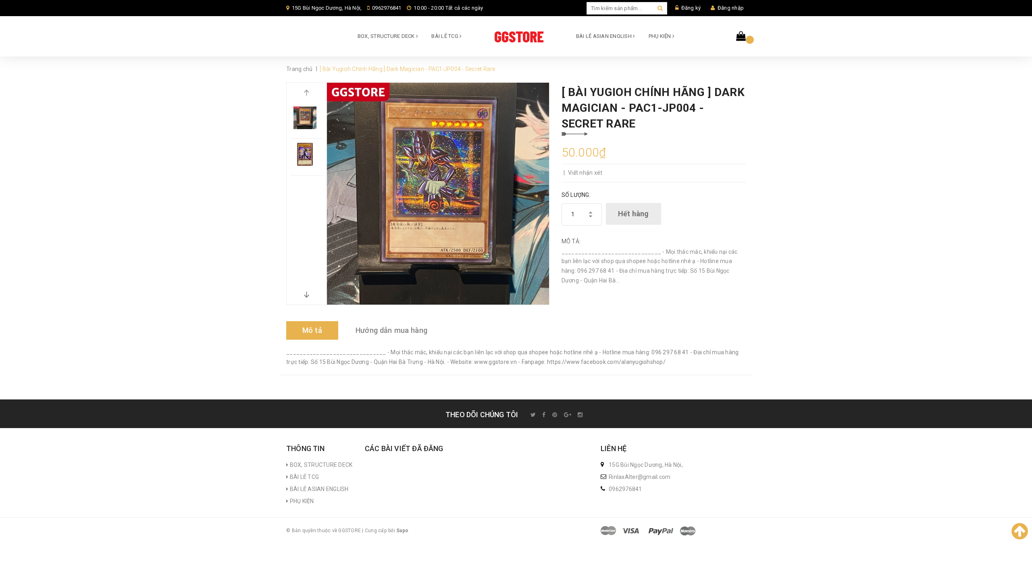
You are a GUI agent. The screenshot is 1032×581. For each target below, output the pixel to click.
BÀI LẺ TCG (445, 36)
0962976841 (387, 8)
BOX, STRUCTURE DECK (387, 36)
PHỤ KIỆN (660, 36)
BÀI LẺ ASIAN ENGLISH (604, 36)
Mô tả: (571, 241)
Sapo (402, 530)
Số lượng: (576, 195)
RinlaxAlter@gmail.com (639, 477)
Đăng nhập (731, 8)
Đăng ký (691, 8)
